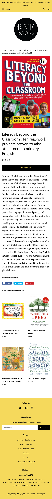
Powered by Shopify (37, 493)
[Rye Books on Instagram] (32, 408)
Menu (7, 9)
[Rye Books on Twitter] (20, 408)
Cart (48, 9)
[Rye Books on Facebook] (26, 408)
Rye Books (25, 493)
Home (4, 50)
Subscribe (44, 427)
